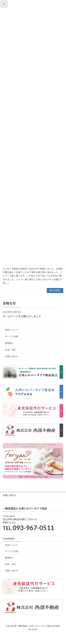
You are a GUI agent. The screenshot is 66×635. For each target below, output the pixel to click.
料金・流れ (10, 349)
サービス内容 (11, 336)
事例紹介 (9, 343)
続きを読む (55, 290)
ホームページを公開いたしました (22, 316)
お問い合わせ (11, 356)
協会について (11, 329)
